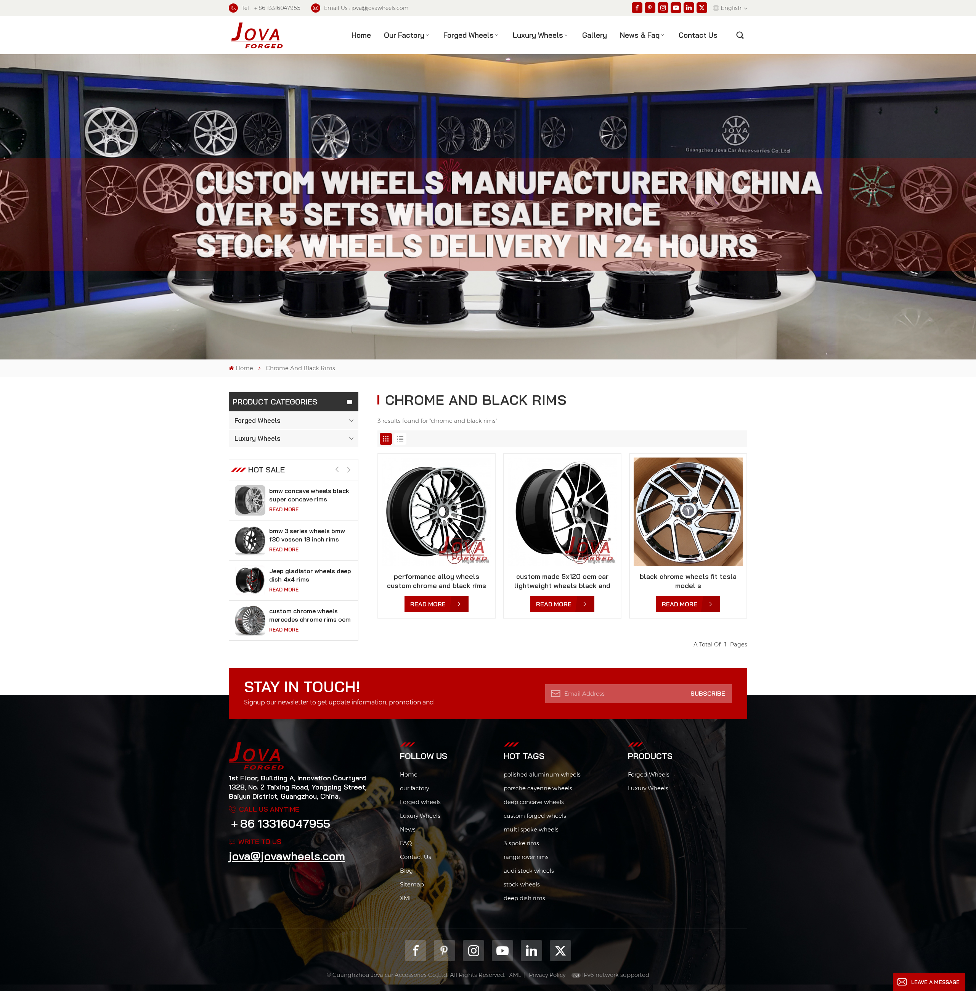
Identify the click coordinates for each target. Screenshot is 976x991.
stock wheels (522, 884)
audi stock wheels (529, 870)
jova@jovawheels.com (287, 856)
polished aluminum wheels (542, 774)
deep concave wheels (534, 802)
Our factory (404, 35)
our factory (414, 788)
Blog (406, 870)
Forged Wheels (468, 35)
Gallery (594, 35)
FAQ (406, 843)
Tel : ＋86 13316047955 (271, 8)
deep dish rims (524, 898)
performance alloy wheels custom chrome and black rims (436, 581)
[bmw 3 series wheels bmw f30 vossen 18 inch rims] (250, 500)
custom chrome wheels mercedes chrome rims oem (310, 575)
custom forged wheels (535, 815)
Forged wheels (420, 802)
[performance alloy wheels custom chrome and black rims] (436, 512)
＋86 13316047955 (279, 823)
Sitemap (412, 884)
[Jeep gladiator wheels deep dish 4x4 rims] (250, 540)
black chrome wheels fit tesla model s (688, 581)
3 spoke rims (521, 843)
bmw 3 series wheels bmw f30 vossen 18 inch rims (307, 495)
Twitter (560, 950)
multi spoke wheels (531, 829)
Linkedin (531, 950)
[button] (348, 469)
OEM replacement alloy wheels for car (304, 615)
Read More (284, 509)
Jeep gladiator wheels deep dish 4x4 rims (310, 535)
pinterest (444, 950)
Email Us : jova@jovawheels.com (366, 8)
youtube (502, 950)
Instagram (473, 950)
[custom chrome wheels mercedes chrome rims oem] (250, 580)
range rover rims (526, 856)
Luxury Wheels (538, 35)
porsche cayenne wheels (538, 788)
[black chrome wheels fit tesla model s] (688, 512)
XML (406, 898)
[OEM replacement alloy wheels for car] (250, 620)
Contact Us (415, 856)
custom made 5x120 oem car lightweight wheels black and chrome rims (562, 581)
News (408, 829)
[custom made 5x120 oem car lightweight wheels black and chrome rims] (562, 512)
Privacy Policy (547, 974)
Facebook (415, 950)
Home (361, 35)
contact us (698, 35)
